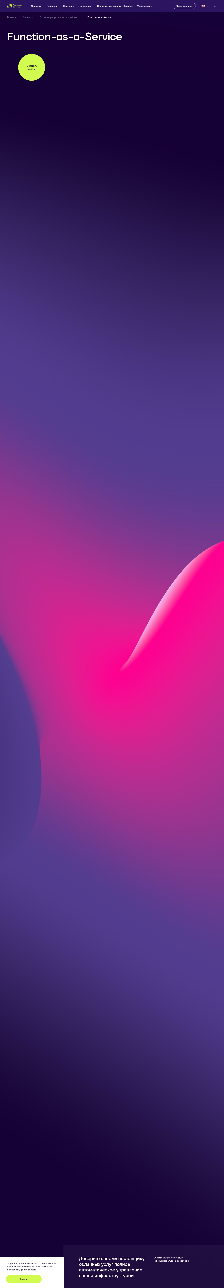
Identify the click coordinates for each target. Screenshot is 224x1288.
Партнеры (68, 5)
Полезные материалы (109, 5)
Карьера (128, 5)
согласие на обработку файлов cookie (29, 1268)
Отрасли (52, 5)
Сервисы (36, 5)
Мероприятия (144, 5)
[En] (203, 6)
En (208, 5)
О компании (84, 5)
